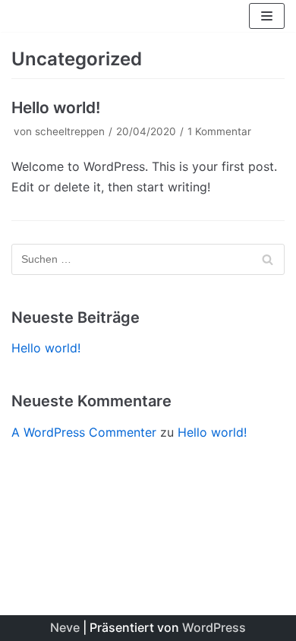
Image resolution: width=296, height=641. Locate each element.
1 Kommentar (219, 131)
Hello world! (55, 107)
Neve (65, 627)
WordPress (214, 627)
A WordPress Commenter (83, 432)
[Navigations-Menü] (267, 16)
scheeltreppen (70, 131)
